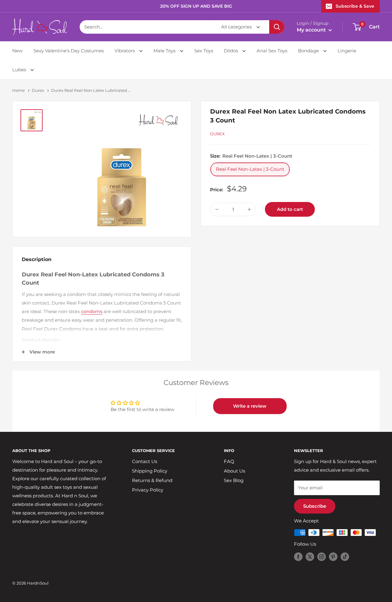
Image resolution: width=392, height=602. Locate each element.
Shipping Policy (149, 471)
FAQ (229, 461)
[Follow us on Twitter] (310, 556)
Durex (38, 90)
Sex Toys (203, 51)
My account (312, 30)
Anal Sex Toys (272, 51)
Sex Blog (233, 480)
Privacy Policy (147, 490)
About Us (234, 471)
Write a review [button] (249, 406)
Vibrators (125, 51)
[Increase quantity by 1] (249, 209)
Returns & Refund (152, 480)
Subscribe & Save (355, 6)
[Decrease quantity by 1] (216, 209)
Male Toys (165, 51)
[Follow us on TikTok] (345, 556)
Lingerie (346, 51)
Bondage (309, 51)
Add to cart (290, 209)
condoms (91, 311)
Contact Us (144, 461)
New (17, 51)
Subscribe (314, 506)
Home (18, 90)
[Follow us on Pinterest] (333, 556)
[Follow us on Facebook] (298, 556)
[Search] (277, 27)
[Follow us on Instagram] (321, 556)
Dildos (231, 51)
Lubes (19, 70)
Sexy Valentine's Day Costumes (68, 51)
